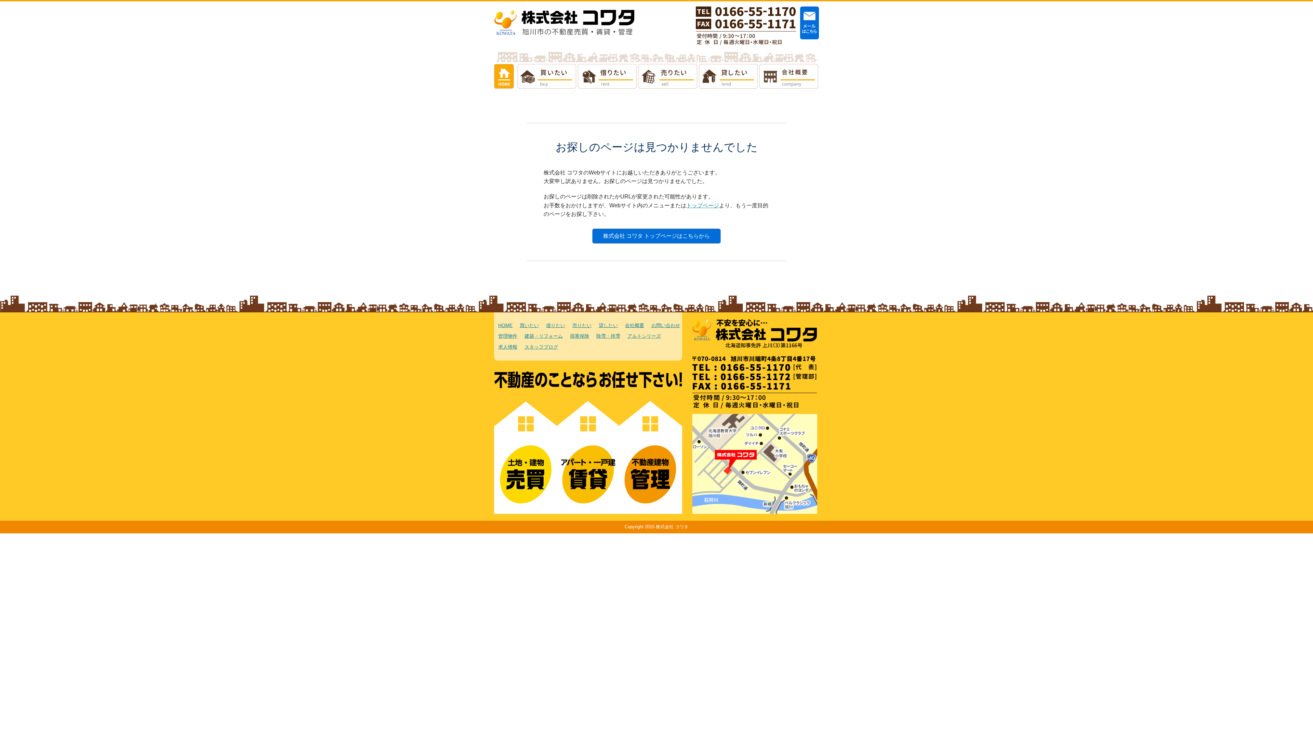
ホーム (504, 76)
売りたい (667, 76)
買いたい (546, 76)
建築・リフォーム (544, 336)
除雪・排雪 (608, 336)
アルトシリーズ (644, 336)
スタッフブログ (541, 347)
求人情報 (507, 347)
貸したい (728, 76)
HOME (505, 325)
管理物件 (507, 336)
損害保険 (579, 336)
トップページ (702, 205)
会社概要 (788, 76)
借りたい (607, 76)
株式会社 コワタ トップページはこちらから (656, 236)
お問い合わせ (665, 325)
